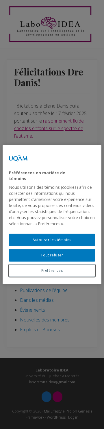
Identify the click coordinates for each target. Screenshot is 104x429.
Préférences (52, 270)
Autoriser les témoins (52, 239)
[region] (52, 214)
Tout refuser (52, 255)
